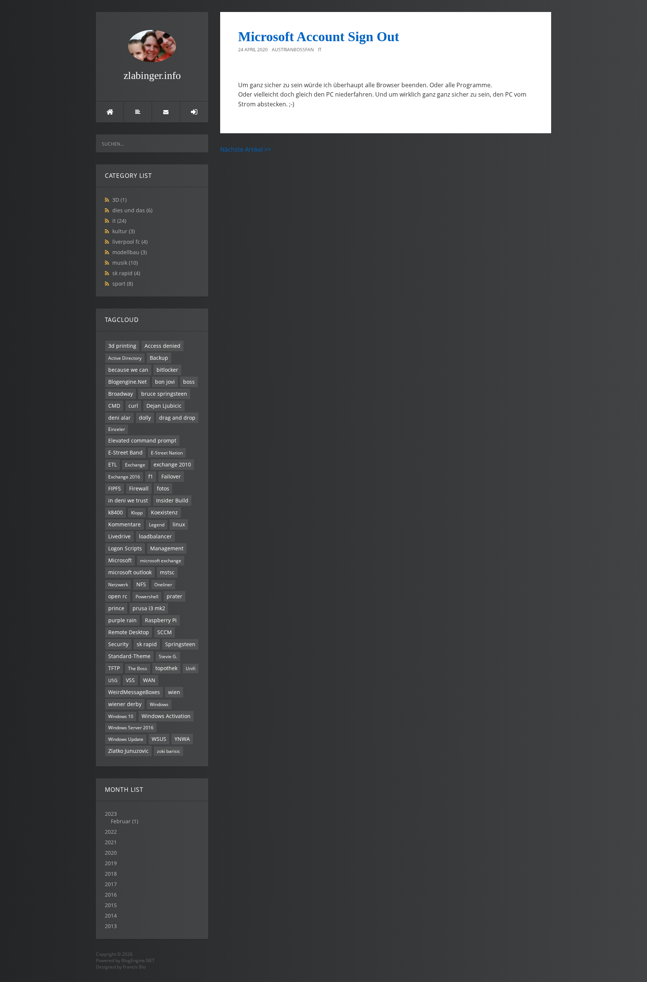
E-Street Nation (167, 453)
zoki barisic (168, 751)
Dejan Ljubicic (164, 405)
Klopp (137, 513)
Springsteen (180, 644)
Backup (159, 357)
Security (118, 644)
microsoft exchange (160, 560)
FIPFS (114, 488)
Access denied (162, 345)
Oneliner (163, 584)
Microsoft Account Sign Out (318, 36)
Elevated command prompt (142, 440)
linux (179, 524)
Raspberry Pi (161, 620)
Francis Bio (134, 967)
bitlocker (167, 369)
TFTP (114, 668)
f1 (150, 476)
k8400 (115, 512)
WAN (149, 680)
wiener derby (125, 704)
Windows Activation (166, 716)
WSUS (159, 738)
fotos (163, 488)
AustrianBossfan (293, 49)
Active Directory (125, 358)
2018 (111, 873)
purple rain (122, 620)
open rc (117, 596)
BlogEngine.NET (138, 960)
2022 (111, 831)
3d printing (122, 345)
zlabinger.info (152, 75)
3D (119, 199)
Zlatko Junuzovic (128, 750)
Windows (159, 704)
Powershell (147, 596)
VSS (130, 680)
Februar (121, 821)
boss (189, 381)
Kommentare (124, 524)
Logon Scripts (125, 548)
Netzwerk (118, 584)
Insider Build (172, 500)
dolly (145, 417)
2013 (111, 926)
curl (133, 405)
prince (116, 608)
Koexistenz (164, 512)
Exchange (135, 465)
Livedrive (119, 536)
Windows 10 (120, 716)
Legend (156, 525)
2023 (121, 817)
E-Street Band (125, 452)
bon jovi (165, 381)
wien (174, 692)
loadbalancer (155, 536)
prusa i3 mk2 (149, 608)
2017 (111, 884)
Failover (171, 476)
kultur (123, 231)
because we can (128, 369)
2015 (111, 905)
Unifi (190, 668)
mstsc (167, 572)
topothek (166, 668)
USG (113, 680)
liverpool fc (130, 241)
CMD (114, 405)
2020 (111, 852)
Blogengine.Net (127, 381)
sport (122, 283)
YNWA (182, 738)
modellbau (129, 252)
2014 (111, 915)
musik (125, 262)
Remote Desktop (128, 632)
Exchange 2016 (124, 477)
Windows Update (125, 739)
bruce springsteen (164, 393)
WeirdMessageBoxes (134, 692)
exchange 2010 (172, 464)
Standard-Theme (129, 656)
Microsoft (120, 560)
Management (166, 548)
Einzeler (116, 429)
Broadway (120, 393)
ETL (112, 464)
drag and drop (177, 417)
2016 (111, 894)
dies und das (132, 210)
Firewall (139, 488)
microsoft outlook (130, 572)
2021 (111, 842)
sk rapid (126, 273)
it (119, 220)
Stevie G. (168, 656)
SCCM (164, 632)
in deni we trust (128, 500)
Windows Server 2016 (131, 727)
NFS (141, 584)
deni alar (119, 417)
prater (174, 596)
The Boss (137, 668)
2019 (111, 863)
